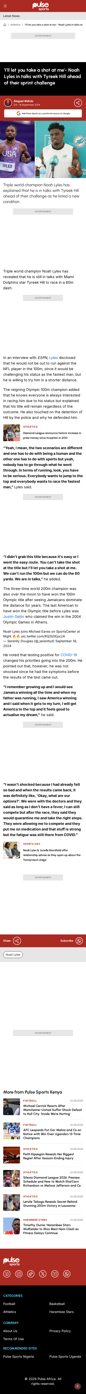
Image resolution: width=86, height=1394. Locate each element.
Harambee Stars (35, 1219)
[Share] (78, 103)
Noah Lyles (13, 954)
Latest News (11, 16)
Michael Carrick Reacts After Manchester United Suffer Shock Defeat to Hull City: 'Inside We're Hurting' (52, 1110)
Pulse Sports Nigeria (18, 1356)
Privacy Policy (60, 1331)
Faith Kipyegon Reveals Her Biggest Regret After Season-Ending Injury (48, 1156)
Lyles (53, 358)
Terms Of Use (13, 1339)
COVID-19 (69, 655)
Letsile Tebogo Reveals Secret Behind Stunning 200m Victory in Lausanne (50, 1204)
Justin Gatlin (13, 616)
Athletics (15, 24)
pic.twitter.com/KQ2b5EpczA (43, 636)
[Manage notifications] (77, 1386)
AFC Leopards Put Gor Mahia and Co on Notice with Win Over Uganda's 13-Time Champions (52, 1134)
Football (30, 1100)
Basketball (57, 1304)
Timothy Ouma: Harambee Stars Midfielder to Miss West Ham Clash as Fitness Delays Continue (51, 1229)
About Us (10, 1331)
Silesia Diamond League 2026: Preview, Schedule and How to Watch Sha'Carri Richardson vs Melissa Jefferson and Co (52, 1181)
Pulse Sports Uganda (65, 1356)
